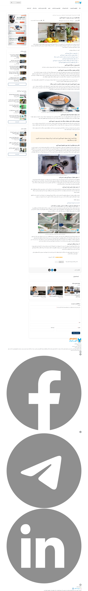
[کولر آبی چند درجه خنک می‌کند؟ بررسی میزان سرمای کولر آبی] (23, 61)
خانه (80, 8)
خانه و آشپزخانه (65, 8)
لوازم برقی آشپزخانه (68, 15)
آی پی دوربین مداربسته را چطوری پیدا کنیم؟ (14, 133)
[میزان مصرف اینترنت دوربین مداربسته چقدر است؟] (23, 139)
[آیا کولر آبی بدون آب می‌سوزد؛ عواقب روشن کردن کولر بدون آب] (23, 73)
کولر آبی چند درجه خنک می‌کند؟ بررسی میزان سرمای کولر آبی (14, 62)
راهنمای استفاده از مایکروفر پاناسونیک (39, 296)
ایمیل (79, 327)
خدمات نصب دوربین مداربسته (76, 346)
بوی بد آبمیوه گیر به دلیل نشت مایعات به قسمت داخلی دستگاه (65, 57)
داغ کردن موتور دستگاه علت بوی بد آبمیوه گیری (68, 55)
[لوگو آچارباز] (78, 3)
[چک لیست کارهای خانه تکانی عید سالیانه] (23, 150)
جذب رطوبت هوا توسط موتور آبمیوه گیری (69, 58)
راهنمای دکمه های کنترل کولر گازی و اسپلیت (14, 95)
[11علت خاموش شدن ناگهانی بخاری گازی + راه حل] (23, 144)
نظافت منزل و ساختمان (42, 8)
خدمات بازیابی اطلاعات (77, 343)
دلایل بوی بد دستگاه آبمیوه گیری (71, 53)
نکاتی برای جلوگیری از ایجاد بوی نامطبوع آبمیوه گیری (68, 62)
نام (79, 322)
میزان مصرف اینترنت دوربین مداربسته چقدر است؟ (14, 138)
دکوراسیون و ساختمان (56, 8)
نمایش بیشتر (17, 84)
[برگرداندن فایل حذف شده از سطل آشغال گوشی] (23, 107)
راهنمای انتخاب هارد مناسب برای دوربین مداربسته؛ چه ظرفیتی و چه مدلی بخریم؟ (14, 67)
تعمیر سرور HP (79, 345)
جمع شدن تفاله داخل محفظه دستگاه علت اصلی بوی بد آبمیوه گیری (65, 60)
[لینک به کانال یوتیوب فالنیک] (80, 352)
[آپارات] (80, 355)
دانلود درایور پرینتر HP (78, 347)
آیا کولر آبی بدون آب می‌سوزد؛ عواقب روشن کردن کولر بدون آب (14, 73)
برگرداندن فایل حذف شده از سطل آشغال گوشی (14, 106)
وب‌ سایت (52, 327)
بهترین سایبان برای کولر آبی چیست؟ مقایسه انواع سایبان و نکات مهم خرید (13, 79)
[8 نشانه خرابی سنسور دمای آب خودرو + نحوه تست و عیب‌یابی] (23, 101)
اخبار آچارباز (29, 8)
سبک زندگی (35, 8)
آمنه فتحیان (76, 276)
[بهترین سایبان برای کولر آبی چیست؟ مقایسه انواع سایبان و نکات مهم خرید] (23, 78)
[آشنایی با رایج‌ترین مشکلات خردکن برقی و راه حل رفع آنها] (72, 290)
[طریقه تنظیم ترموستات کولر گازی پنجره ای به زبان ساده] (23, 117)
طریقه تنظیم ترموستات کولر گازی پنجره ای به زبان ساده (14, 116)
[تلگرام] (44, 508)
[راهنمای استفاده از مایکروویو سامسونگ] (55, 290)
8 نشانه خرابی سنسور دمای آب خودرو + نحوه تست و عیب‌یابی (13, 100)
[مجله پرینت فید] (77, 589)
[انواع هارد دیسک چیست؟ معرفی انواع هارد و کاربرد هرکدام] (23, 55)
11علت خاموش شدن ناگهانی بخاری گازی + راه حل (14, 143)
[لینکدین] (44, 583)
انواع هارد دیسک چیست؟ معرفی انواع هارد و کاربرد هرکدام (14, 56)
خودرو (49, 8)
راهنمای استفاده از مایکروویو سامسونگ (56, 296)
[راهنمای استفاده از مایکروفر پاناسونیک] (38, 290)
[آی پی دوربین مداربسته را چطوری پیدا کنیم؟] (23, 134)
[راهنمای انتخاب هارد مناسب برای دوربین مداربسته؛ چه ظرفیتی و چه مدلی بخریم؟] (23, 67)
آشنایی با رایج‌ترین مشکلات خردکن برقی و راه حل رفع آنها (72, 295)
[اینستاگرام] (80, 585)
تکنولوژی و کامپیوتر (74, 8)
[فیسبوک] (44, 430)
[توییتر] (80, 432)
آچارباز (46, 590)
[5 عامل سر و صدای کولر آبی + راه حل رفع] (23, 112)
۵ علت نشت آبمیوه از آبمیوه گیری (73, 202)
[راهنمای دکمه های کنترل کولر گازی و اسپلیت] (23, 96)
